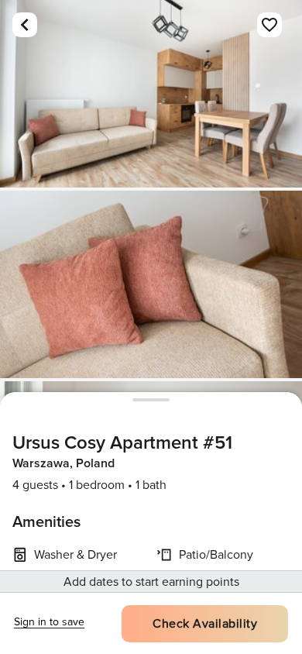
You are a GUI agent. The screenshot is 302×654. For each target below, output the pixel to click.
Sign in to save (49, 621)
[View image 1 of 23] (151, 94)
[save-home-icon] (269, 24)
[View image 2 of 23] (151, 284)
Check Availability (205, 624)
